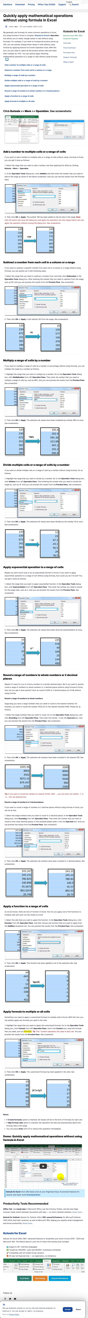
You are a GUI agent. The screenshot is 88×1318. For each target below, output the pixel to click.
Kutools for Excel (42, 35)
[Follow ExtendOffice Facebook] (5, 1299)
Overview (67, 43)
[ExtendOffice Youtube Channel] (15, 1299)
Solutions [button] (7, 4)
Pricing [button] (31, 4)
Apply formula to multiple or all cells (20, 101)
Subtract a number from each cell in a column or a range (28, 70)
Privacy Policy (14, 1314)
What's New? (68, 62)
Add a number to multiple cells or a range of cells (25, 65)
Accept (68, 1309)
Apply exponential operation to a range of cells (24, 86)
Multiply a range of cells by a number (20, 75)
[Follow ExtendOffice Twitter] (10, 1299)
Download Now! (33, 1195)
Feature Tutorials (70, 57)
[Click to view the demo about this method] (6, 60)
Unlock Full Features (59, 1278)
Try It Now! (24, 1278)
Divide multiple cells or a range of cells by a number (26, 80)
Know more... (77, 1212)
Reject (78, 1309)
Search (75, 4)
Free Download (69, 48)
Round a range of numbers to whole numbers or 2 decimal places (32, 91)
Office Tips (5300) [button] (46, 4)
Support (62, 4)
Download (20, 4)
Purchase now (69, 52)
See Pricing (40, 1278)
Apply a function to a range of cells (19, 96)
